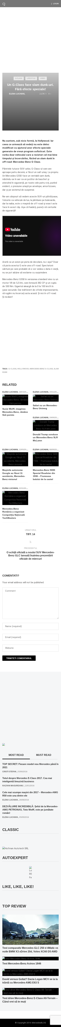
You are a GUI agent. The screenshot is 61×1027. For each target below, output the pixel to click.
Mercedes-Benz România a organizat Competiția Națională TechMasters (13, 513)
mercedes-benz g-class (41, 369)
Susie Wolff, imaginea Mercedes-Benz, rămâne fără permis (15, 412)
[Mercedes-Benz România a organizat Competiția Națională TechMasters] (15, 498)
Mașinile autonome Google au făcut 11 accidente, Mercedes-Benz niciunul (13, 474)
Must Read (43, 755)
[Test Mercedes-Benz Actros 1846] (21, 958)
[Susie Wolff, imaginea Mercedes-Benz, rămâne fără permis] (15, 400)
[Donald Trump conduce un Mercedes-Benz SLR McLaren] (46, 425)
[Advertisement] (30, 39)
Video (42, 78)
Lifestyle (31, 78)
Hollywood (23, 369)
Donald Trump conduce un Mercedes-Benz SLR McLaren (45, 437)
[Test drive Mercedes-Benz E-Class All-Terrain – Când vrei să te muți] (30, 991)
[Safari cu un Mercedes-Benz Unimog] (46, 398)
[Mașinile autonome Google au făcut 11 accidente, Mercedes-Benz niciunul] (15, 459)
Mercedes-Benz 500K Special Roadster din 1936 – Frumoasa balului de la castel (44, 474)
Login (56, 4)
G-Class (18, 78)
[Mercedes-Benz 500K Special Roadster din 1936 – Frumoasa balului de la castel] (46, 459)
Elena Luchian (17, 94)
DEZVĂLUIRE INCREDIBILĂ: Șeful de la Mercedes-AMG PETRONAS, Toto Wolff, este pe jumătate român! (30, 809)
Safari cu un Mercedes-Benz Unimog (45, 407)
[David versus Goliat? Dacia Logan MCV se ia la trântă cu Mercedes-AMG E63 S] (30, 972)
